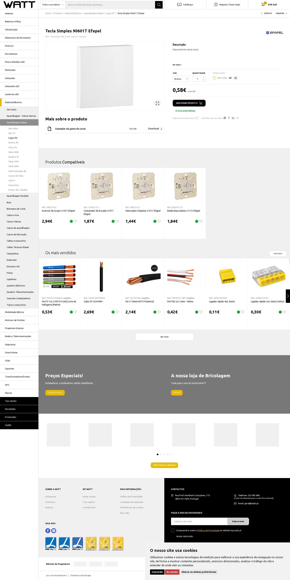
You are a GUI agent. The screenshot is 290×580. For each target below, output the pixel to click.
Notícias (49, 507)
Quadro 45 (13, 157)
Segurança (10, 344)
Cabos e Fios (13, 215)
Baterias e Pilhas (13, 21)
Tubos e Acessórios (16, 305)
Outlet (8, 425)
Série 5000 (13, 152)
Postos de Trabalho (18, 190)
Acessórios (13, 185)
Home (48, 13)
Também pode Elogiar (80, 575)
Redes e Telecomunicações (18, 336)
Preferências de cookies (131, 507)
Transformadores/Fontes (17, 376)
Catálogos (188, 4)
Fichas (10, 273)
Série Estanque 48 (17, 171)
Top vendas (11, 401)
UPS (7, 385)
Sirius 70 (12, 147)
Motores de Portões (15, 320)
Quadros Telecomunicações (20, 292)
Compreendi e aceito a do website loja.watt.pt (208, 530)
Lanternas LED (12, 94)
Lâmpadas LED (12, 86)
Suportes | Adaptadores (18, 298)
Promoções (10, 417)
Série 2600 (13, 166)
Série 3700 (13, 161)
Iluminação (10, 70)
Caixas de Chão (15, 176)
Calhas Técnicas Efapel (18, 247)
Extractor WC (13, 266)
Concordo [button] (157, 572)
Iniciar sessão (89, 496)
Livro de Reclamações (56, 575)
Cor (175, 73)
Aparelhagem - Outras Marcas (21, 116)
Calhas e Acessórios (16, 241)
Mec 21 (11, 133)
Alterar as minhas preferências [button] (198, 572)
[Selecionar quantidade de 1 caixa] (235, 78)
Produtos (58, 13)
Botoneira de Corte (16, 209)
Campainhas (13, 253)
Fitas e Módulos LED (15, 62)
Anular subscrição (184, 536)
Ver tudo (278, 254)
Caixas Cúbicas (14, 221)
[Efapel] (275, 32)
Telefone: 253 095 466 (248, 495)
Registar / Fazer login (229, 4)
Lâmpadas (10, 78)
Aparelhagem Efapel (17, 122)
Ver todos (11, 109)
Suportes (9, 368)
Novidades (10, 409)
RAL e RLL (125, 513)
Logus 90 (12, 138)
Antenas (9, 13)
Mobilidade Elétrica (14, 312)
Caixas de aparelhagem (18, 228)
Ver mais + (177, 65)
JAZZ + (12, 180)
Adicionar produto (187, 103)
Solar (7, 360)
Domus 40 (13, 142)
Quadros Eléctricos (16, 285)
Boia (9, 202)
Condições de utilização (131, 502)
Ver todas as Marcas (164, 465)
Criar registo (89, 502)
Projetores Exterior (14, 328)
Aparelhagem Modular (18, 196)
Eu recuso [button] (172, 572)
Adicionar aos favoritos (184, 118)
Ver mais (164, 337)
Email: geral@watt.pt (248, 503)
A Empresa (50, 496)
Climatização (11, 29)
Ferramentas (11, 54)
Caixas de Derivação (17, 234)
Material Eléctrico (13, 102)
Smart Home (11, 352)
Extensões (12, 260)
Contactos (50, 502)
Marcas (8, 393)
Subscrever (238, 521)
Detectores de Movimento (18, 38)
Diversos (9, 46)
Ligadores (11, 279)
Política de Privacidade (131, 496)
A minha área (89, 507)
